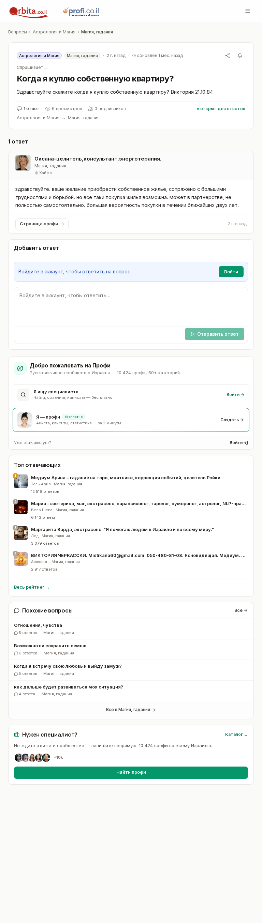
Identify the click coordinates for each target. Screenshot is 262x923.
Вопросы (17, 31)
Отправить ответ (218, 334)
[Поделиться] (227, 55)
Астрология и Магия (54, 31)
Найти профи (131, 772)
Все (238, 610)
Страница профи (39, 223)
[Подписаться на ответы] (239, 55)
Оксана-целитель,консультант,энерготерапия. (97, 158)
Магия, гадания (97, 31)
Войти (236, 442)
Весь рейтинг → (32, 587)
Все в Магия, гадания (128, 709)
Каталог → (236, 734)
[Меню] (248, 11)
